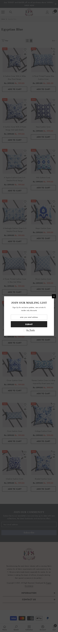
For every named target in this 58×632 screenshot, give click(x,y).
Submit (29, 324)
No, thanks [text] (30, 330)
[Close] (54, 296)
